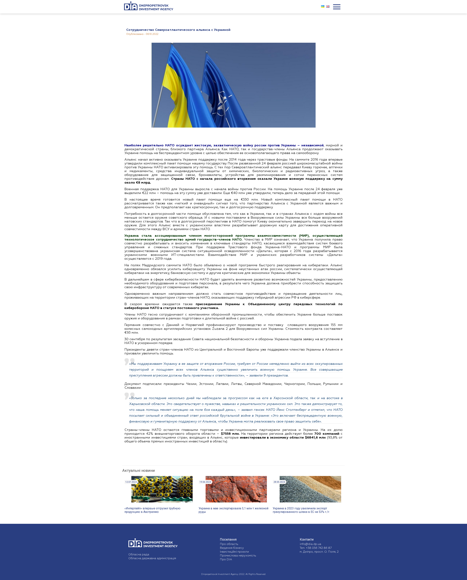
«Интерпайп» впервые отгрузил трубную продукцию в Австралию (152, 510)
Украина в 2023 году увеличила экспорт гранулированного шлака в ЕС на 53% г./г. (301, 510)
